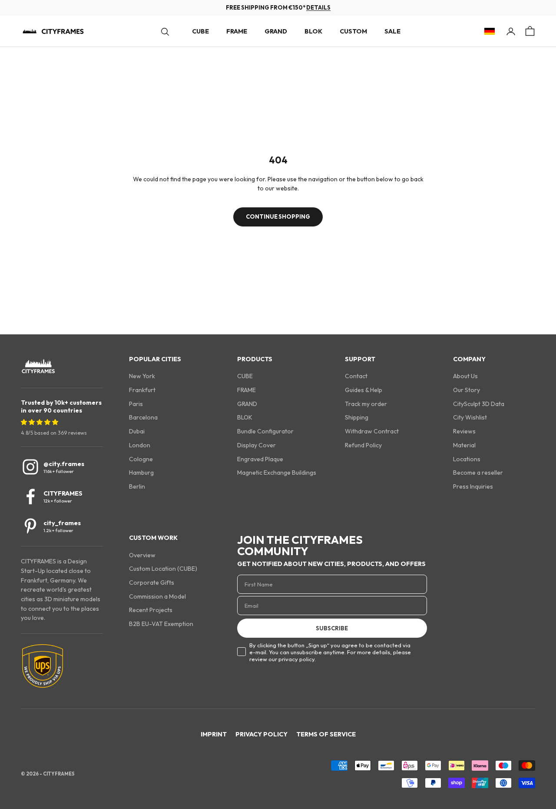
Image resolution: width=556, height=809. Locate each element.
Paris (136, 404)
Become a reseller (478, 472)
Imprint (214, 734)
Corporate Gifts (151, 582)
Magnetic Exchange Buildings (276, 472)
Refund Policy (363, 445)
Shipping (356, 417)
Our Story (466, 390)
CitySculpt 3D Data (478, 404)
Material (464, 445)
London (139, 445)
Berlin (137, 486)
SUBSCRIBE (332, 628)
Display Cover (256, 445)
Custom (353, 31)
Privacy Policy (261, 734)
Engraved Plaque (260, 459)
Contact (356, 376)
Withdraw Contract (372, 431)
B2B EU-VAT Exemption (161, 624)
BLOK (313, 31)
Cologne (141, 459)
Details (318, 7)
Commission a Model (157, 596)
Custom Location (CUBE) (163, 569)
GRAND (276, 31)
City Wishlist (470, 417)
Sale (392, 31)
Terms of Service (326, 734)
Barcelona (143, 417)
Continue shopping (278, 216)
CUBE (200, 31)
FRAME (236, 31)
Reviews (464, 431)
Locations (466, 459)
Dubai (137, 431)
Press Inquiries (473, 486)
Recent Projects (150, 610)
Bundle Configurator (265, 431)
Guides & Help (363, 390)
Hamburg (141, 472)
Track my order (366, 404)
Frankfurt (142, 390)
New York (142, 376)
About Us (465, 376)
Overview (142, 555)
